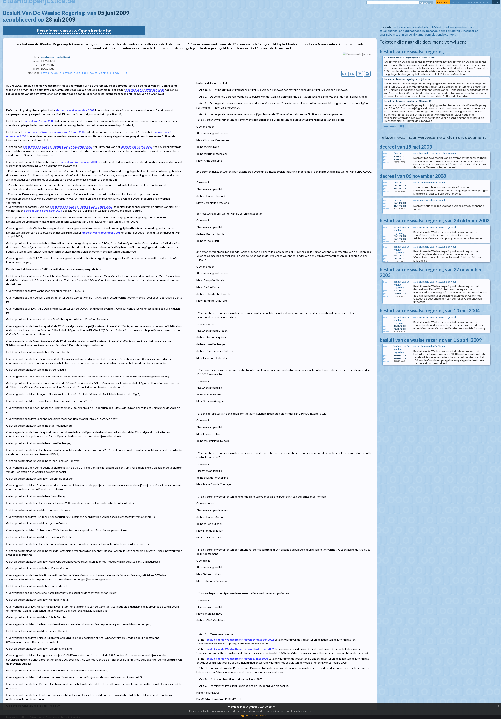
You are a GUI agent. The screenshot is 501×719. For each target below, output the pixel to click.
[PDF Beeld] (359, 74)
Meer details (259, 715)
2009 (122, 12)
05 (101, 12)
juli (57, 19)
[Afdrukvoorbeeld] (367, 74)
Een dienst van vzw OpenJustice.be (74, 30)
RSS (453, 2)
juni (110, 12)
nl (494, 2)
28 (48, 19)
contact (485, 2)
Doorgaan (242, 715)
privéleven (443, 2)
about (462, 2)
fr (497, 2)
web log (473, 2)
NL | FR (348, 74)
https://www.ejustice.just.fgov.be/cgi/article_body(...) (84, 72)
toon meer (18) (393, 126)
